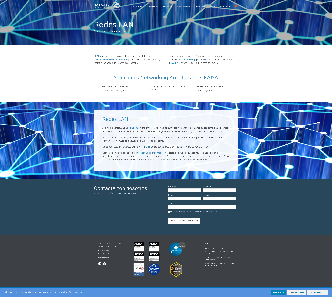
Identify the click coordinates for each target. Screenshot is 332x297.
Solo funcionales (296, 292)
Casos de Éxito (183, 6)
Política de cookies (77, 292)
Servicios (167, 6)
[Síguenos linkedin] (99, 263)
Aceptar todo (278, 292)
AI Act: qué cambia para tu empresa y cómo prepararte (219, 264)
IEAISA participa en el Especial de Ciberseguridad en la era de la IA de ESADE (219, 251)
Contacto (225, 6)
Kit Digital (137, 6)
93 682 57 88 (104, 250)
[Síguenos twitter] (104, 263)
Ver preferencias (317, 292)
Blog (212, 6)
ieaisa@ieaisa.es (103, 257)
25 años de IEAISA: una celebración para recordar (218, 258)
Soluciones (153, 6)
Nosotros (200, 6)
